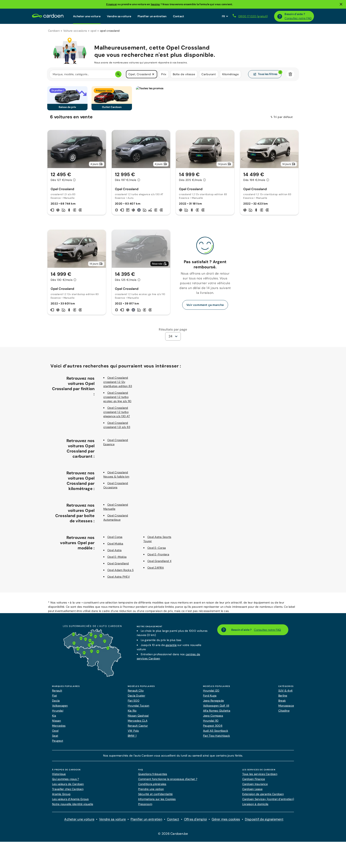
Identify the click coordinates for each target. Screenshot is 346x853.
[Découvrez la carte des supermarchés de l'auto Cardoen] (92, 676)
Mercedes (58, 725)
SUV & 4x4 (285, 690)
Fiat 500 (133, 700)
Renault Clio (136, 690)
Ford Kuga (209, 695)
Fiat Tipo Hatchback (216, 735)
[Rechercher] (118, 74)
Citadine (284, 710)
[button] (153, 74)
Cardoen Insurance (255, 784)
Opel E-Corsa (156, 548)
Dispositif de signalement (264, 819)
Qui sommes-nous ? (65, 779)
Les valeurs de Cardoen (68, 784)
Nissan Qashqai (138, 715)
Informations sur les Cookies (157, 799)
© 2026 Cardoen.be (173, 834)
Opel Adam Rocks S (120, 570)
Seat (55, 735)
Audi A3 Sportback (215, 730)
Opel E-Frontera (158, 554)
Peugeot (57, 740)
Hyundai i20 (211, 690)
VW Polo (133, 730)
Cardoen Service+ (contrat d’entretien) (268, 799)
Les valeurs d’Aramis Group (70, 799)
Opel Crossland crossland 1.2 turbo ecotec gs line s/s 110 (117, 397)
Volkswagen (60, 705)
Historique (59, 774)
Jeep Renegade (213, 700)
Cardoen (54, 30)
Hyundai (57, 710)
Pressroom (145, 804)
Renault (57, 690)
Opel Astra (114, 550)
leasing (155, 4)
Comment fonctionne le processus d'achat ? (167, 779)
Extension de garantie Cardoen (263, 794)
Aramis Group (61, 794)
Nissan (56, 720)
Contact (178, 16)
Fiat (54, 695)
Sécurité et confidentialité (155, 794)
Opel (55, 730)
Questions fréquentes (152, 774)
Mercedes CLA (137, 720)
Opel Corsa (115, 537)
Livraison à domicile (255, 804)
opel (93, 30)
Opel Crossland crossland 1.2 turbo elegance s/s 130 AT (116, 412)
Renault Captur (138, 725)
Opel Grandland (118, 563)
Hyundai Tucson (138, 705)
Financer (111, 4)
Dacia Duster (136, 695)
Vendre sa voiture (119, 16)
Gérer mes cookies (226, 819)
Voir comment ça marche (205, 305)
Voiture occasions (75, 30)
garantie (171, 645)
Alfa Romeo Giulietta (216, 710)
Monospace (286, 705)
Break (282, 700)
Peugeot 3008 (212, 725)
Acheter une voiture (87, 16)
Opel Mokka (115, 543)
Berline (282, 695)
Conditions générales (152, 784)
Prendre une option (151, 789)
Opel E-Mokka (117, 557)
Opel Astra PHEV (118, 576)
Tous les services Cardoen (259, 774)
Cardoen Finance (253, 779)
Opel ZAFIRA (155, 567)
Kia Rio (132, 710)
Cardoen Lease (252, 789)
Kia (54, 715)
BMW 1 (132, 735)
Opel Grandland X (159, 561)
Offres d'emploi (195, 819)
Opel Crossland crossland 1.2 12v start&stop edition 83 (117, 382)
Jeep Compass (213, 715)
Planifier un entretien (152, 16)
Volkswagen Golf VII (216, 705)
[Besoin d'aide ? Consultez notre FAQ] (280, 16)
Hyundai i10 (211, 720)
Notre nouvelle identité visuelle (72, 804)
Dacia (56, 700)
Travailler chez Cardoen (67, 789)
